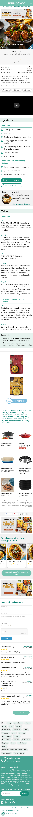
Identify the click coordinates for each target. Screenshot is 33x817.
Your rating (4, 623)
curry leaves (26, 740)
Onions (4, 746)
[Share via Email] (27, 514)
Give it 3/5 (16, 60)
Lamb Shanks (18, 723)
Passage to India (28, 72)
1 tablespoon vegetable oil (13, 130)
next (21, 712)
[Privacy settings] (3, 814)
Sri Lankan (10, 70)
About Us (3, 808)
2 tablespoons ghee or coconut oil (16, 167)
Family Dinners (6, 736)
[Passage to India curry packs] (16, 17)
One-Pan (17, 736)
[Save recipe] (4, 545)
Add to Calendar (10, 185)
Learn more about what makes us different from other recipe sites (15, 781)
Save (28, 90)
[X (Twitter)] (20, 514)
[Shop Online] (16, 401)
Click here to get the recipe (21, 204)
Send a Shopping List (12, 180)
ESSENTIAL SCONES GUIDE (22, 7)
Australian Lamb (19, 753)
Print (17, 90)
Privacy (23, 808)
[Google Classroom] (23, 514)
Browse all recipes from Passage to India (16, 573)
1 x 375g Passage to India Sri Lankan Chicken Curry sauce (17, 148)
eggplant (5, 743)
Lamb (11, 726)
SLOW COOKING (7, 7)
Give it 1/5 (11, 60)
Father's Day (16, 729)
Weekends (5, 733)
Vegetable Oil (6, 753)
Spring (26, 729)
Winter (14, 733)
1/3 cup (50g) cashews (12, 171)
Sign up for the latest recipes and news (15, 789)
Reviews (7, 90)
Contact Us (10, 808)
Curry (9, 723)
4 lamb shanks (9, 133)
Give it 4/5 (18, 60)
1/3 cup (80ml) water (11, 153)
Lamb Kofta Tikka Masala (15, 562)
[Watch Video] (30, 48)
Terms (17, 808)
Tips (18, 810)
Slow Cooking (6, 740)
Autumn (18, 726)
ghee (13, 743)
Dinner (4, 726)
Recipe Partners (10, 810)
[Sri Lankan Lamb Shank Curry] (16, 48)
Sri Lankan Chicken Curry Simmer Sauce (14, 749)
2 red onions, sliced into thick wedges (17, 137)
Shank (27, 723)
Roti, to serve (9, 156)
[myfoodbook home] (16, 5)
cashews (16, 740)
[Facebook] (8, 514)
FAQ (28, 808)
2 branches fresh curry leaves (15, 174)
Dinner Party (6, 729)
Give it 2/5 (14, 60)
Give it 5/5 (20, 60)
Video (2, 810)
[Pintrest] (15, 514)
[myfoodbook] (10, 762)
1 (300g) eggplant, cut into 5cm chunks (15, 142)
